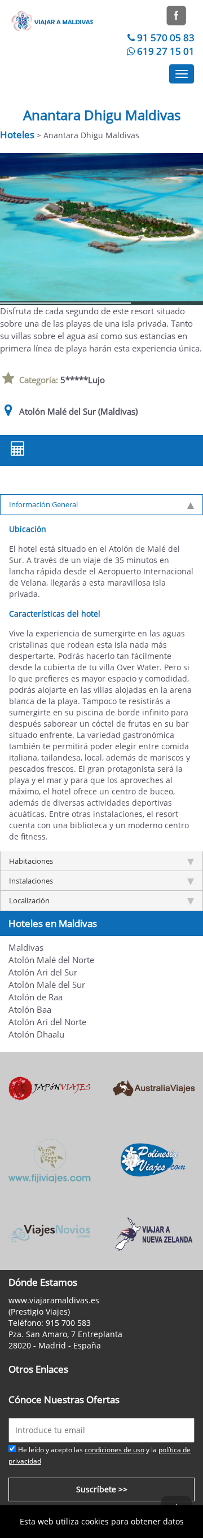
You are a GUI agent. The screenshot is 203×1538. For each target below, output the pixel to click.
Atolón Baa (29, 1010)
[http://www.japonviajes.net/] (49, 1087)
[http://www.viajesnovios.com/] (49, 1233)
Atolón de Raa (35, 997)
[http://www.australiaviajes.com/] (153, 1087)
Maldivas (25, 947)
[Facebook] (176, 14)
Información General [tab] (43, 504)
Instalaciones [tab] (31, 881)
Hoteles (17, 134)
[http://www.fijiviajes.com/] (49, 1160)
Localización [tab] (29, 900)
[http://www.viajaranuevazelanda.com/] (153, 1233)
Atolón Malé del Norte (51, 960)
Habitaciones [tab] (31, 861)
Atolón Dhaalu (36, 1034)
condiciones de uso (114, 1449)
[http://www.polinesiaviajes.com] (153, 1160)
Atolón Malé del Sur (46, 985)
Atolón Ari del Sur (42, 972)
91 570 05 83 (166, 37)
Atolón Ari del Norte (47, 1022)
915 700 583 (68, 1322)
